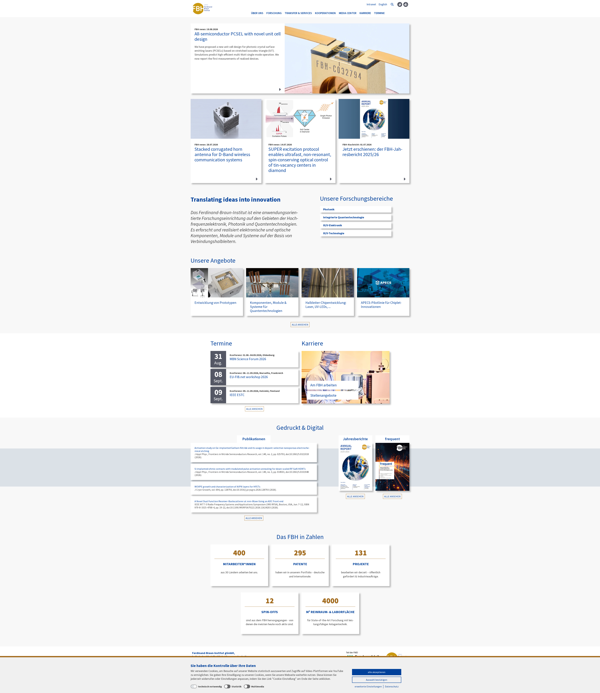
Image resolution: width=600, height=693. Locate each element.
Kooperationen (325, 13)
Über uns (257, 13)
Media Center (347, 13)
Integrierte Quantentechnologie (343, 217)
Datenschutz (392, 686)
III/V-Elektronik (332, 225)
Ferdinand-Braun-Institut (202, 8)
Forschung (274, 13)
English (383, 4)
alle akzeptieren (376, 672)
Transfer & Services (298, 13)
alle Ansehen (254, 408)
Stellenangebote (323, 395)
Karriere (365, 13)
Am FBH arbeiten (323, 385)
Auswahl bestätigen (376, 679)
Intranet (371, 4)
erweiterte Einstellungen (368, 686)
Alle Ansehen (300, 324)
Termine (379, 13)
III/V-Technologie (333, 233)
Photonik (329, 209)
